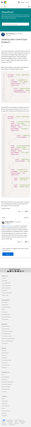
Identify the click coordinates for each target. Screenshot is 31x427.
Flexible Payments (5, 319)
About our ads (4, 424)
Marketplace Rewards (6, 389)
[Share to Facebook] (10, 271)
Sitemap (3, 421)
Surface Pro (4, 278)
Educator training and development (8, 338)
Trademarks (10, 423)
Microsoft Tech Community (6, 384)
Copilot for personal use (6, 287)
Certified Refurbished (6, 314)
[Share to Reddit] (15, 271)
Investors (3, 408)
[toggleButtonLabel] (29, 6)
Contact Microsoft (10, 421)
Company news (4, 403)
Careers (3, 398)
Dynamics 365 (4, 355)
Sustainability (4, 415)
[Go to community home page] (5, 2)
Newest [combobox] (26, 217)
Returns (3, 309)
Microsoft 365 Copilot (6, 365)
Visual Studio (4, 391)
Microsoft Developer (5, 377)
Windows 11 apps (5, 295)
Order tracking (4, 312)
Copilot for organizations (6, 285)
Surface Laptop (4, 280)
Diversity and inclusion (6, 410)
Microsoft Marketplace (6, 386)
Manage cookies (22, 421)
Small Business (4, 367)
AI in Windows (4, 290)
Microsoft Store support (6, 307)
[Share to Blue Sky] (18, 271)
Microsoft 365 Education (6, 333)
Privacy (16, 421)
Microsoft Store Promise (6, 316)
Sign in (8, 254)
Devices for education (6, 328)
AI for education (5, 343)
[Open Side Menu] (2, 2)
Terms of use (4, 423)
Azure (3, 374)
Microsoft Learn (5, 379)
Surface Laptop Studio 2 (6, 283)
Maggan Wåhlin (9, 222)
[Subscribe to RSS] (20, 271)
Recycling (22, 423)
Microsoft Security (5, 352)
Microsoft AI (4, 350)
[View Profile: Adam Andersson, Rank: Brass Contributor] (3, 34)
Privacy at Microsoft (5, 405)
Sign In (27, 2)
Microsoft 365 (4, 357)
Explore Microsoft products (7, 292)
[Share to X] (13, 271)
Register (23, 2)
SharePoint (5, 6)
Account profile (4, 302)
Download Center (5, 304)
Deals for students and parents (7, 341)
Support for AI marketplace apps (8, 381)
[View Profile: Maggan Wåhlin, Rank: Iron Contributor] (3, 222)
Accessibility (4, 413)
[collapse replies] (15, 220)
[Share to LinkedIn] (8, 271)
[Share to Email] (23, 271)
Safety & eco (16, 423)
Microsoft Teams (5, 362)
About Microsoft (5, 401)
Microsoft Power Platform (6, 360)
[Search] (19, 2)
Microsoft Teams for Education (7, 331)
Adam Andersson (10, 33)
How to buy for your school (7, 336)
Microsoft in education (6, 326)
